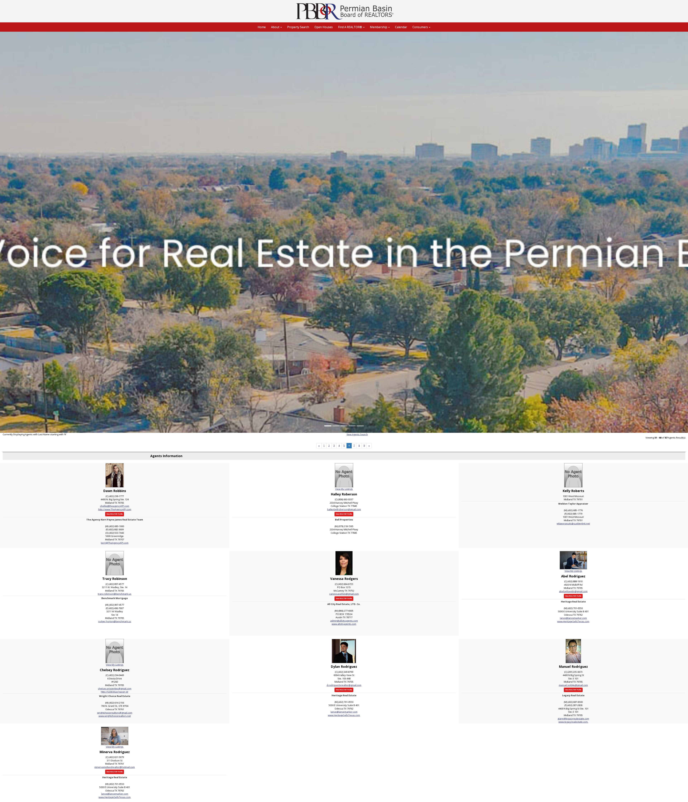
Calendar (401, 27)
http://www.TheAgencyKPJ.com (114, 509)
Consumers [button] (420, 27)
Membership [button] (379, 27)
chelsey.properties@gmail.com (114, 688)
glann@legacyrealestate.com (573, 718)
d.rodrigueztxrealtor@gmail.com (344, 685)
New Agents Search (357, 434)
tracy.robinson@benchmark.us (114, 593)
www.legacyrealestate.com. (573, 721)
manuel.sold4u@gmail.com (573, 685)
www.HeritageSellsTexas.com (573, 621)
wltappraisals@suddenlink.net (573, 523)
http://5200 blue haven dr (114, 691)
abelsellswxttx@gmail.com (573, 591)
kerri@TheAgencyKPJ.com (114, 542)
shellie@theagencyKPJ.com (114, 506)
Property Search (298, 27)
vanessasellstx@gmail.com (344, 593)
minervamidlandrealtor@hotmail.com (114, 767)
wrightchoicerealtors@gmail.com (114, 712)
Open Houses (323, 27)
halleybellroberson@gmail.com (344, 509)
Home (262, 27)
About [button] (275, 27)
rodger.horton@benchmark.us (114, 621)
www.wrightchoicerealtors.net (115, 716)
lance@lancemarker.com (573, 618)
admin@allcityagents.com (344, 620)
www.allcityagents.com (344, 624)
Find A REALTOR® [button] (350, 27)
